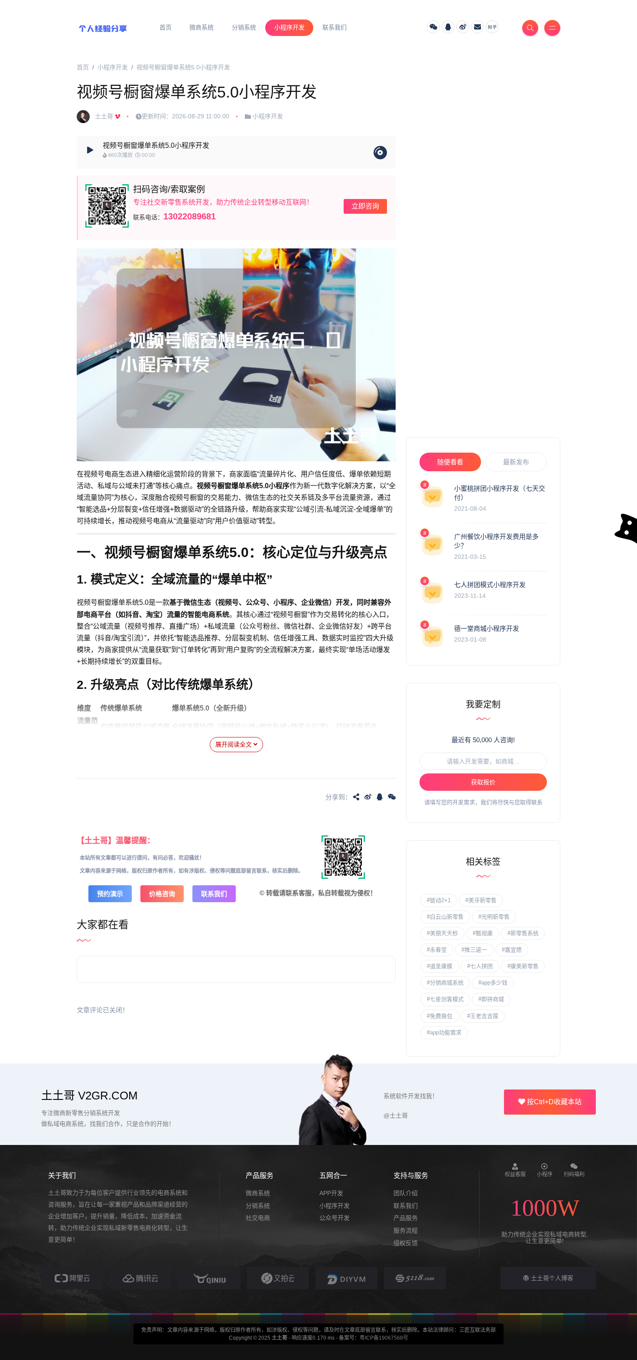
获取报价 (483, 782)
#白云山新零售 (445, 916)
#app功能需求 (444, 1032)
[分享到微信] (392, 796)
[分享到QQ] (380, 796)
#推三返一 (474, 949)
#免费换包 (439, 1016)
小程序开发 (113, 67)
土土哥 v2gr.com (89, 1095)
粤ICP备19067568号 (384, 1338)
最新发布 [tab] (516, 462)
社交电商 (258, 1217)
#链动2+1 (439, 900)
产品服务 (405, 1217)
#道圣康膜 (439, 966)
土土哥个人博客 (551, 1278)
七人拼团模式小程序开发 (490, 584)
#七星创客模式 (445, 999)
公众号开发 (334, 1217)
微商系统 (258, 1193)
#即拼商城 (491, 999)
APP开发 (331, 1193)
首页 (83, 67)
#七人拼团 (480, 966)
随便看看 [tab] (450, 462)
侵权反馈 (405, 1242)
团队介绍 (405, 1193)
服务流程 (405, 1230)
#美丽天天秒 (442, 933)
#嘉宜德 (512, 949)
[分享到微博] (367, 796)
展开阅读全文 (234, 744)
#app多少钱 (492, 982)
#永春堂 (437, 949)
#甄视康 (483, 933)
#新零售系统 (523, 933)
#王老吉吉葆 (482, 1016)
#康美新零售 (523, 966)
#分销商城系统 (445, 982)
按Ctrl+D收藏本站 (553, 1102)
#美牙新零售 (481, 900)
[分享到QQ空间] (356, 796)
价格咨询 (162, 893)
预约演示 (110, 893)
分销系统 (258, 1205)
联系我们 (214, 893)
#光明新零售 (494, 916)
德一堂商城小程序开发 (486, 628)
